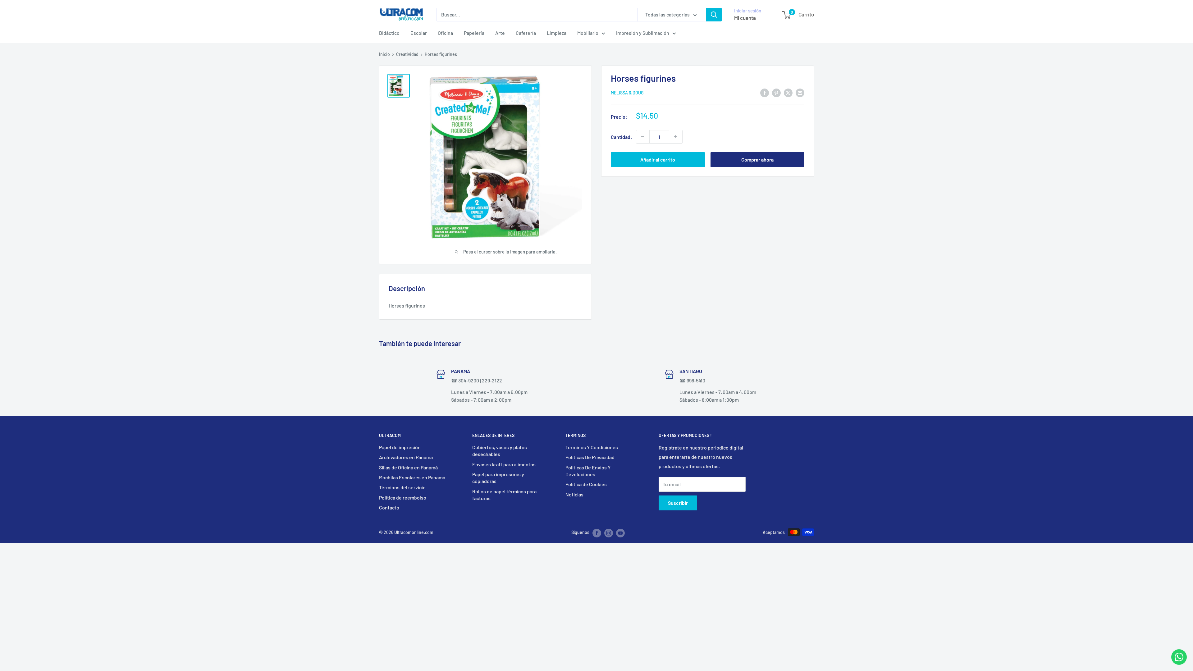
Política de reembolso (402, 497)
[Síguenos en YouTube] (620, 532)
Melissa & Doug (627, 92)
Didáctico (389, 33)
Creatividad (407, 54)
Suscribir (678, 503)
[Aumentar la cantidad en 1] (675, 136)
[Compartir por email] (800, 92)
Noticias (574, 494)
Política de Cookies (586, 484)
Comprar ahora (757, 159)
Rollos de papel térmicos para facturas (504, 494)
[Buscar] (714, 14)
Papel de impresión (400, 447)
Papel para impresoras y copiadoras (498, 477)
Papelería (474, 33)
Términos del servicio (402, 487)
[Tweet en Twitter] (788, 92)
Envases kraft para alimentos (504, 464)
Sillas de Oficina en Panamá (408, 467)
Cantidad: (621, 137)
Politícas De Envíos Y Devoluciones (587, 470)
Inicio (384, 54)
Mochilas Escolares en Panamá (412, 477)
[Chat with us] (1179, 663)
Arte (500, 33)
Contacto (389, 507)
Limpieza (556, 33)
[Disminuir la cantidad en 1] (642, 136)
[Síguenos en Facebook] (596, 532)
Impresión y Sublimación (642, 33)
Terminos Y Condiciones (591, 447)
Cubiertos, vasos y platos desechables (499, 450)
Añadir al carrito (657, 159)
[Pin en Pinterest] (776, 92)
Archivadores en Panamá (406, 457)
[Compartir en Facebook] (764, 92)
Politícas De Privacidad (590, 457)
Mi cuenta (745, 18)
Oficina (445, 33)
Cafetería (526, 33)
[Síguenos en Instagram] (608, 532)
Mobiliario (587, 33)
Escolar (418, 33)
